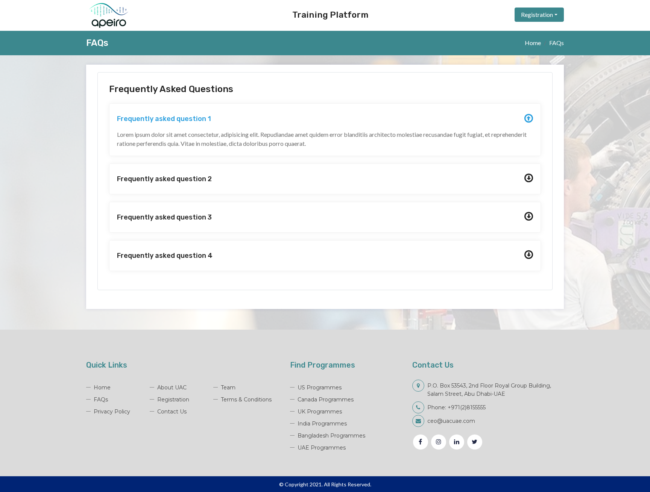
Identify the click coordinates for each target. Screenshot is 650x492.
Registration (537, 14)
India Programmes (322, 423)
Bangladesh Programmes (331, 435)
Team (228, 387)
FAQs (101, 399)
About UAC (172, 387)
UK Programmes (320, 411)
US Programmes (320, 387)
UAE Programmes (322, 447)
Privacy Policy (112, 411)
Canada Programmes (326, 399)
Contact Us (172, 411)
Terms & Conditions (246, 399)
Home (533, 42)
